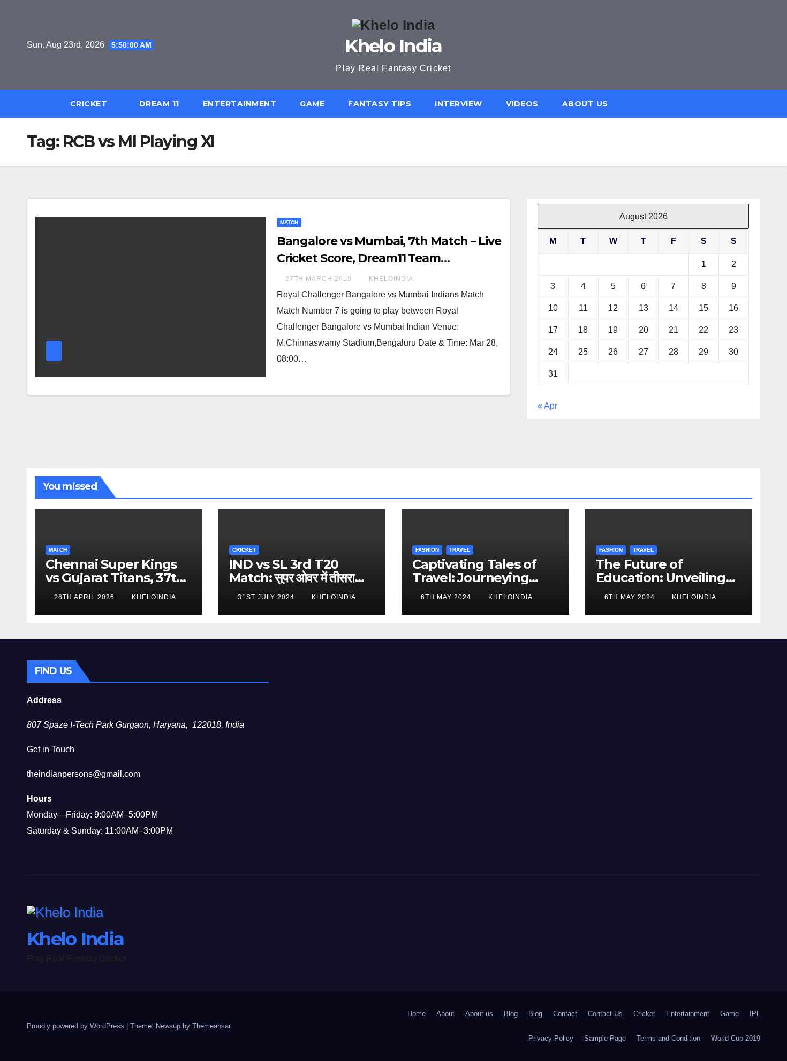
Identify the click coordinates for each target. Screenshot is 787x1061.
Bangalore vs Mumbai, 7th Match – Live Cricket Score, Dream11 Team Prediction (389, 258)
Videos (522, 104)
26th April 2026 (85, 597)
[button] (757, 103)
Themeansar (211, 1026)
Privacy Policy (550, 1038)
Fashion (427, 550)
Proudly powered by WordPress (76, 1026)
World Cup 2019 (735, 1038)
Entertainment (240, 104)
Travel (459, 550)
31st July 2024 (267, 597)
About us (585, 104)
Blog (511, 1014)
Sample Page (605, 1038)
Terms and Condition (668, 1038)
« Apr (547, 405)
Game (312, 104)
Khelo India (393, 46)
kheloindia (391, 279)
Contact (565, 1014)
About (445, 1014)
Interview (458, 104)
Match (289, 222)
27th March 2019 (319, 279)
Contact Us (605, 1014)
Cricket (90, 104)
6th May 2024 (447, 597)
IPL (755, 1014)
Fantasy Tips (379, 104)
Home (416, 1014)
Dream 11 (159, 104)
